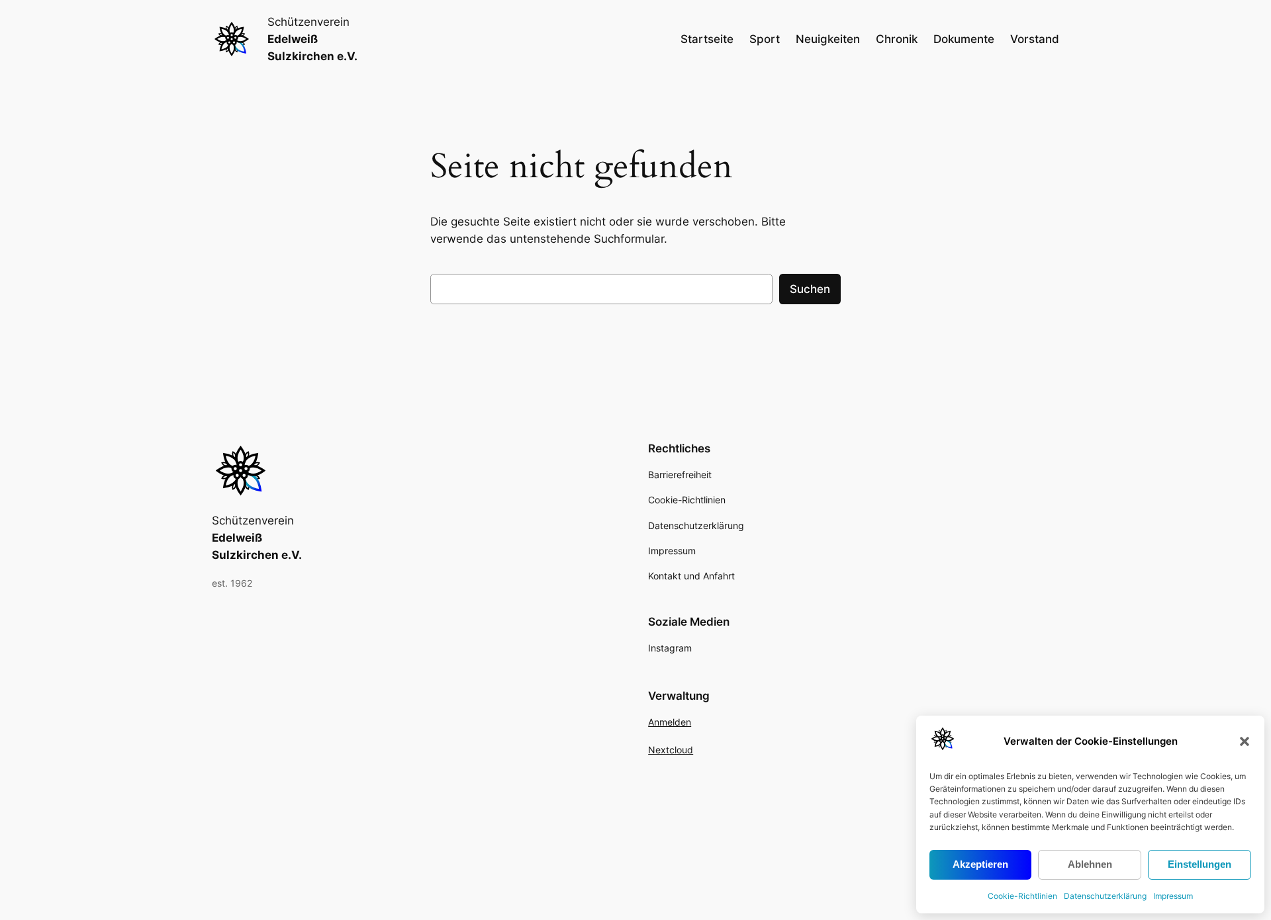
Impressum (1173, 896)
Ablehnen (1090, 864)
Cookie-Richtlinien (1022, 896)
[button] (1244, 741)
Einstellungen (1199, 864)
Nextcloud (670, 749)
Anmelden (669, 722)
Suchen (810, 289)
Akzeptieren (980, 864)
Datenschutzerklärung (1105, 896)
